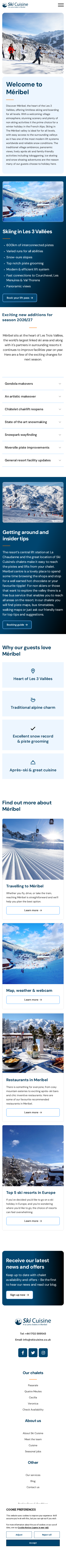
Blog (33, 1481)
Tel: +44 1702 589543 (33, 1333)
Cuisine (33, 1445)
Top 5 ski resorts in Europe (30, 1192)
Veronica (33, 1403)
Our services (33, 1475)
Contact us (33, 1487)
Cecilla (33, 1397)
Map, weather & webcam (29, 990)
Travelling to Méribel (24, 886)
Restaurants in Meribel (27, 1079)
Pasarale (33, 1385)
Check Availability (33, 1409)
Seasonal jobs (33, 1451)
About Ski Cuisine (33, 1433)
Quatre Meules (33, 1391)
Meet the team (33, 1439)
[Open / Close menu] (61, 5)
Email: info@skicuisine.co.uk (33, 1339)
